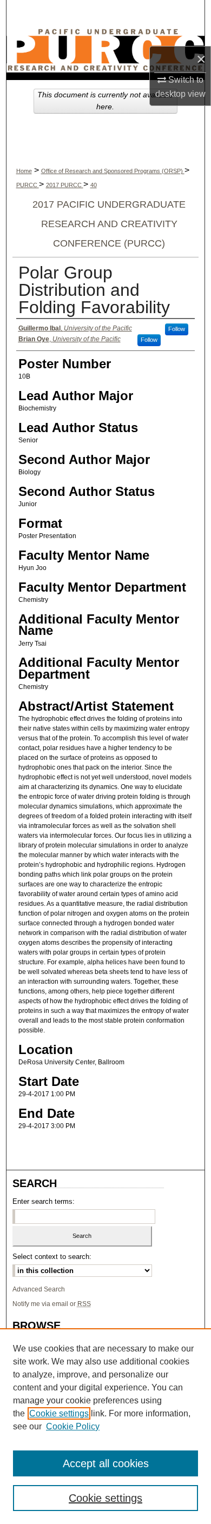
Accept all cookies (106, 1463)
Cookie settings (59, 1413)
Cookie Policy (73, 1426)
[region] (105, 1426)
